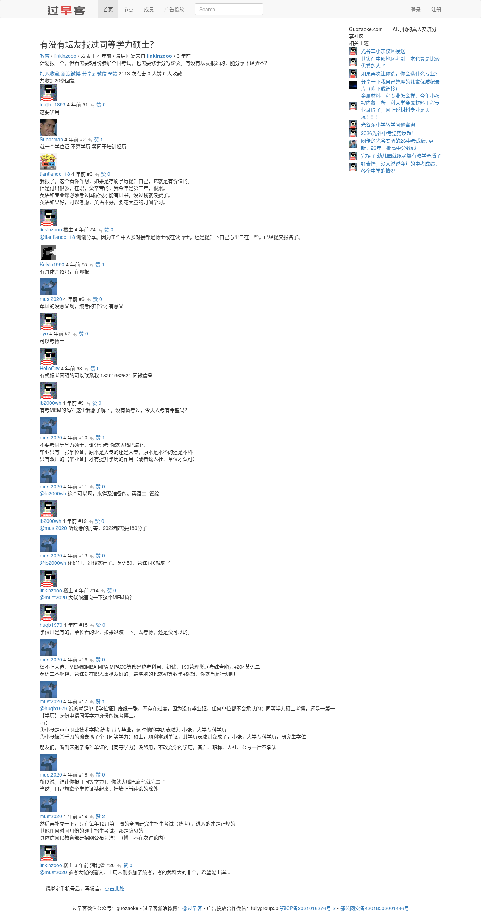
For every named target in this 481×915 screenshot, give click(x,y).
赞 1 (98, 139)
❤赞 (112, 73)
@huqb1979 (53, 708)
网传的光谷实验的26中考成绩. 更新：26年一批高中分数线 (397, 144)
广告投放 (174, 9)
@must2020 (53, 527)
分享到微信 (94, 73)
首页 (108, 9)
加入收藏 (50, 73)
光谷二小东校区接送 (383, 50)
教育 (45, 55)
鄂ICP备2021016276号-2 (308, 907)
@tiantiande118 (57, 236)
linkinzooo (65, 55)
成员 (149, 9)
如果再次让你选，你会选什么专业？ (400, 73)
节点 (128, 9)
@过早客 (192, 907)
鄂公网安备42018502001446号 (374, 907)
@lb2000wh (53, 493)
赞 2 (100, 816)
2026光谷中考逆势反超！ (389, 132)
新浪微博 (71, 73)
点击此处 (114, 888)
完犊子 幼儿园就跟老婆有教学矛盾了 (401, 155)
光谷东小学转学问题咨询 (388, 124)
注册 (436, 9)
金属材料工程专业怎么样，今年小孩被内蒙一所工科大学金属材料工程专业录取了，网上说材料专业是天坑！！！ (400, 106)
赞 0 (101, 104)
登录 (416, 9)
